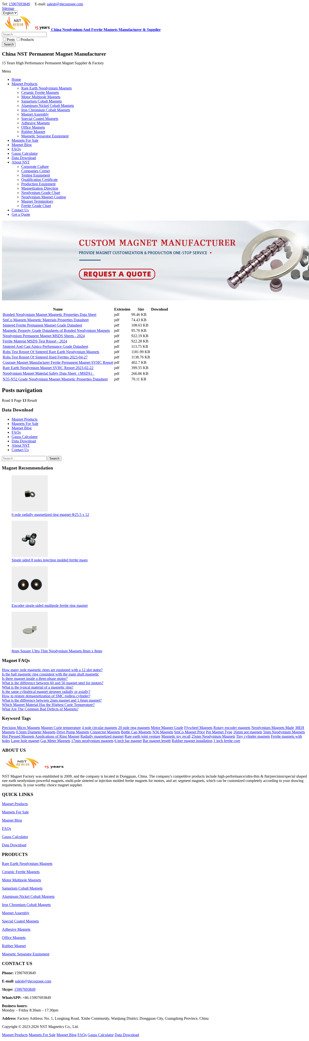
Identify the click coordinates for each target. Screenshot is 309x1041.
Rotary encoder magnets (231, 728)
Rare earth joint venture (142, 736)
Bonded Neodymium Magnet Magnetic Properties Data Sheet (49, 314)
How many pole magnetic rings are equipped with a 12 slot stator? (52, 670)
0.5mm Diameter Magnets (36, 732)
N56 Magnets (162, 732)
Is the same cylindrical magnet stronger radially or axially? (46, 692)
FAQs (16, 432)
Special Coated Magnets (20, 921)
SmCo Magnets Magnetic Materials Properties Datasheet (46, 320)
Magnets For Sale (25, 424)
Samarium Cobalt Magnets (22, 888)
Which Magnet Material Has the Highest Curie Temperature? (48, 705)
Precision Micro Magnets (21, 728)
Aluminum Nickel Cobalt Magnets (28, 896)
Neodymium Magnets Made (272, 728)
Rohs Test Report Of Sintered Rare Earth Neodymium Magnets (51, 352)
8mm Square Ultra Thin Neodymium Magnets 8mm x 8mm (57, 651)
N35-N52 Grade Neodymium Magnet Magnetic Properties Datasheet (55, 379)
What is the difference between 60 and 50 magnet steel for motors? (52, 683)
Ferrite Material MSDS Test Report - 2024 (35, 341)
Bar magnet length (157, 741)
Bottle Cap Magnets (136, 732)
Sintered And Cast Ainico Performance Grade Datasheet (45, 346)
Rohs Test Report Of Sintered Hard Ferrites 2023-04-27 (45, 357)
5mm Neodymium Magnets (284, 732)
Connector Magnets (105, 732)
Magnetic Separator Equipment (25, 954)
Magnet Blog (22, 428)
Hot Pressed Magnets (18, 736)
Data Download (24, 441)
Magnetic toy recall (175, 736)
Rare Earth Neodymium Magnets (27, 864)
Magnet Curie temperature (61, 728)
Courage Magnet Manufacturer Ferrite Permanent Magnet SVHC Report (58, 362)
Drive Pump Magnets (72, 732)
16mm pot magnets (247, 732)
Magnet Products (24, 419)
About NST (21, 445)
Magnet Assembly (15, 913)
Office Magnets (14, 938)
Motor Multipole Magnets (21, 880)
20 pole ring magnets (134, 728)
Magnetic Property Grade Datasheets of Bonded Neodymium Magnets (56, 330)
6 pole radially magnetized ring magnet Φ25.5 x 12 (50, 515)
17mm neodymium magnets (92, 741)
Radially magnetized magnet (102, 736)
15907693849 (19, 4)
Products (27, 39)
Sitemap (8, 8)
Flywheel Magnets (198, 728)
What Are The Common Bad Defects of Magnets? (40, 709)
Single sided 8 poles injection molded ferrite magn (50, 560)
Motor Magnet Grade (167, 728)
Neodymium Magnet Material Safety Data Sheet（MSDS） (48, 373)
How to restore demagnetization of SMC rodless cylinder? (46, 696)
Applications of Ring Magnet (57, 736)
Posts (11, 39)
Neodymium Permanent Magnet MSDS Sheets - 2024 (44, 336)
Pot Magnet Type (219, 732)
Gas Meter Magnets (55, 741)
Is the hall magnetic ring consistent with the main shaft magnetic (50, 674)
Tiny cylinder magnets (253, 736)
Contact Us (20, 450)
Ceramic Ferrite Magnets (21, 872)
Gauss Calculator (25, 437)
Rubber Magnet (14, 946)
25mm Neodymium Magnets (213, 736)
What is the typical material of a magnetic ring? (37, 687)
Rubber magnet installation (192, 741)
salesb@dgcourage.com (65, 4)
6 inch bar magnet (128, 741)
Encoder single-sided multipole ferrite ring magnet (50, 605)
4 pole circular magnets (99, 728)
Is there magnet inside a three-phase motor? (35, 679)
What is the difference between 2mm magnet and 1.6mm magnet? (52, 700)
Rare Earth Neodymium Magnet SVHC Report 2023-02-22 (48, 368)
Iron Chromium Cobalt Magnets (26, 905)
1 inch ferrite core (226, 741)
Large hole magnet (25, 741)
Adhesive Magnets (16, 929)
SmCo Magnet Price (189, 732)
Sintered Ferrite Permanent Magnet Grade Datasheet (42, 325)
